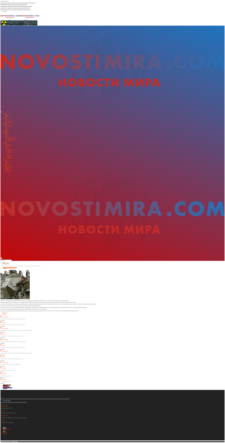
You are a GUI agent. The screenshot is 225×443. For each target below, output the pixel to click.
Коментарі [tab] (5, 314)
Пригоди (6, 142)
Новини (4, 118)
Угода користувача (8, 116)
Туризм (4, 165)
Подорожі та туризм (8, 170)
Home (4, 262)
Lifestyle (4, 143)
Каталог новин (7, 121)
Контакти (6, 117)
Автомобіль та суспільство (9, 140)
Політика (5, 123)
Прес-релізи (7, 119)
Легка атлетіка (7, 164)
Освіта (6, 136)
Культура (6, 134)
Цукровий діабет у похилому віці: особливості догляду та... (11, 335)
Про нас (6, 114)
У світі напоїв (10, 150)
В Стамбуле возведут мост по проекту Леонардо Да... (10, 364)
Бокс (6, 162)
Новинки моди (10, 155)
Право (6, 127)
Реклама (6, 115)
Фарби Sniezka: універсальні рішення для (8, 412)
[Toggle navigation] (0, 111)
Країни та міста (7, 168)
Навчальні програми (8, 138)
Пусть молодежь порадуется (6, 375)
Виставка (6, 153)
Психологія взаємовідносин (12, 139)
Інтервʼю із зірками (8, 158)
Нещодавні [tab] (5, 312)
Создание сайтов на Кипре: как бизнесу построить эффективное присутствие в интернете (17, 2)
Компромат (9, 152)
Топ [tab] (3, 313)
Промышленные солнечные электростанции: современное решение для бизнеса (16, 6)
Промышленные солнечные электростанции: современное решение (13, 417)
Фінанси (6, 128)
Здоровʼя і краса (8, 144)
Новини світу (7, 120)
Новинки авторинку (8, 145)
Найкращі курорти (8, 171)
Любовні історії (10, 157)
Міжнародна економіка (9, 125)
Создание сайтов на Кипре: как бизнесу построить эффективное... (13, 318)
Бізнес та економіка (8, 126)
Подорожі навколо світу (9, 166)
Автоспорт (7, 163)
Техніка (4, 131)
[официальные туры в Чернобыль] (18, 25)
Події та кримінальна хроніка (10, 137)
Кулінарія (9, 148)
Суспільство (5, 132)
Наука (6, 135)
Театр (6, 141)
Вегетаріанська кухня (11, 149)
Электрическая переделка (5, 381)
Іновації (6, 130)
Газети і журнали (8, 151)
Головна (4, 113)
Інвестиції (6, 129)
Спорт (4, 159)
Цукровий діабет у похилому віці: (6, 422)
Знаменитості (7, 156)
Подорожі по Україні (8, 167)
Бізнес (4, 124)
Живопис (9, 154)
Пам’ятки (6, 169)
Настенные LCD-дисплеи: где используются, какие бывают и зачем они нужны (15, 9)
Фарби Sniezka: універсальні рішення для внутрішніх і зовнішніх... (12, 324)
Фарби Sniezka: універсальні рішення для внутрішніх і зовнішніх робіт (13, 4)
